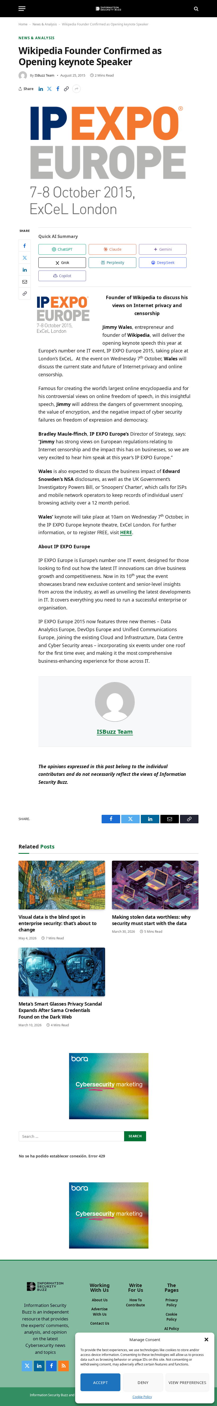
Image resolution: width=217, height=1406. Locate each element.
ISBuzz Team (44, 75)
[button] (206, 1339)
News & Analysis (45, 24)
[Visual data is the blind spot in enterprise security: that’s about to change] (62, 885)
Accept (100, 1382)
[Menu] (22, 9)
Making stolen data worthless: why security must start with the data (151, 920)
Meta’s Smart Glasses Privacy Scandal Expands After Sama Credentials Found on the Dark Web (60, 1010)
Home (23, 24)
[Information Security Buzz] (108, 8)
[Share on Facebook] (58, 89)
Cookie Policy (142, 1397)
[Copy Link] (66, 89)
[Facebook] (25, 246)
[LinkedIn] (25, 269)
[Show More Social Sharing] (76, 89)
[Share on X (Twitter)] (49, 89)
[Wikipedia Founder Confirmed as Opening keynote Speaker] (108, 160)
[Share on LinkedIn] (41, 89)
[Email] (25, 281)
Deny (143, 1382)
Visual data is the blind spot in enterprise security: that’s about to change (58, 923)
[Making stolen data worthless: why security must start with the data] (155, 885)
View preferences (187, 1382)
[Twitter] (25, 257)
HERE (126, 532)
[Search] (195, 9)
